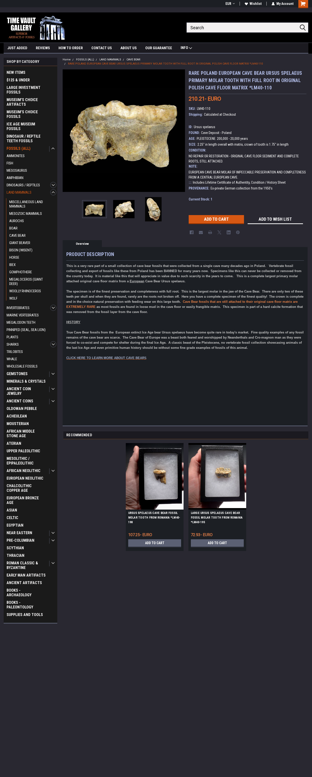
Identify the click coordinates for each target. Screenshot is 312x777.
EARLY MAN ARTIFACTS (26, 575)
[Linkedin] (229, 232)
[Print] (210, 232)
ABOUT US (128, 48)
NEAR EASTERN (19, 533)
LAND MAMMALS (19, 192)
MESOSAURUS (17, 170)
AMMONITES (16, 156)
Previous (67, 130)
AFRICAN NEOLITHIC (23, 470)
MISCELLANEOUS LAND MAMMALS (26, 204)
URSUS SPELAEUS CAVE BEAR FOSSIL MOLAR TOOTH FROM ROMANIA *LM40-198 (154, 517)
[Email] (201, 232)
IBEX (12, 265)
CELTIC (12, 517)
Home (67, 59)
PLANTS (12, 337)
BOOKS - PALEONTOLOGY (20, 604)
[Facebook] (192, 232)
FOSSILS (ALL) (18, 148)
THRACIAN (15, 555)
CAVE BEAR (17, 235)
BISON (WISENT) (20, 250)
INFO (185, 48)
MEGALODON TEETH (21, 322)
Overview (82, 244)
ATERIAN (14, 443)
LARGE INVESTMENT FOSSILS (23, 90)
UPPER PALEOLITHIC (23, 451)
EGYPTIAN (15, 525)
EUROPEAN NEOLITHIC (25, 478)
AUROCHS (16, 221)
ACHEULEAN (17, 416)
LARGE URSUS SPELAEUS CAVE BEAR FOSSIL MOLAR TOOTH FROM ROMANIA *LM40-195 (217, 517)
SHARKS (13, 344)
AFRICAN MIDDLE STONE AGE (21, 433)
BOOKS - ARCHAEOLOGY (19, 592)
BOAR (13, 228)
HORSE (14, 257)
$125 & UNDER (18, 80)
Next (180, 130)
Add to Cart (154, 543)
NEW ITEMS (16, 72)
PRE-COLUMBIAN (20, 540)
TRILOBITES (15, 352)
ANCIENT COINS (20, 401)
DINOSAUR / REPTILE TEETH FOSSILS (23, 138)
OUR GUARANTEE (158, 48)
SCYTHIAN (15, 548)
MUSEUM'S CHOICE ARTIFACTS (22, 102)
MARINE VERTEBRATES (23, 315)
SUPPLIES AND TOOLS (25, 614)
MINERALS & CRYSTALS (26, 381)
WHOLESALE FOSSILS (22, 366)
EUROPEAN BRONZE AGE (23, 500)
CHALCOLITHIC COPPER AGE (19, 488)
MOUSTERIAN (18, 423)
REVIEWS (43, 48)
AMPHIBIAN (15, 178)
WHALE (12, 359)
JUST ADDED (17, 48)
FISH (10, 163)
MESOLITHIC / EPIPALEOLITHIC (20, 460)
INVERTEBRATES (18, 308)
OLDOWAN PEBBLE (22, 408)
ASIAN (12, 510)
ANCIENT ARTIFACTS (24, 582)
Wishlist (256, 4)
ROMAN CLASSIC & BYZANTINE (22, 565)
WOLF (13, 298)
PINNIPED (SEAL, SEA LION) (26, 330)
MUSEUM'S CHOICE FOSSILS (22, 114)
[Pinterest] (238, 232)
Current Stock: (200, 199)
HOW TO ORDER (70, 48)
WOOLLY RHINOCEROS (25, 291)
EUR (228, 4)
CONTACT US (101, 48)
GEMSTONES (17, 373)
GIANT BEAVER (19, 243)
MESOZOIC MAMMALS (25, 213)
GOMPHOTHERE (20, 272)
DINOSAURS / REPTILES (23, 185)
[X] (219, 232)
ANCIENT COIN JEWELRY (19, 391)
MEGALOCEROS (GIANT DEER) (26, 281)
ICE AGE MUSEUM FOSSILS (21, 126)
